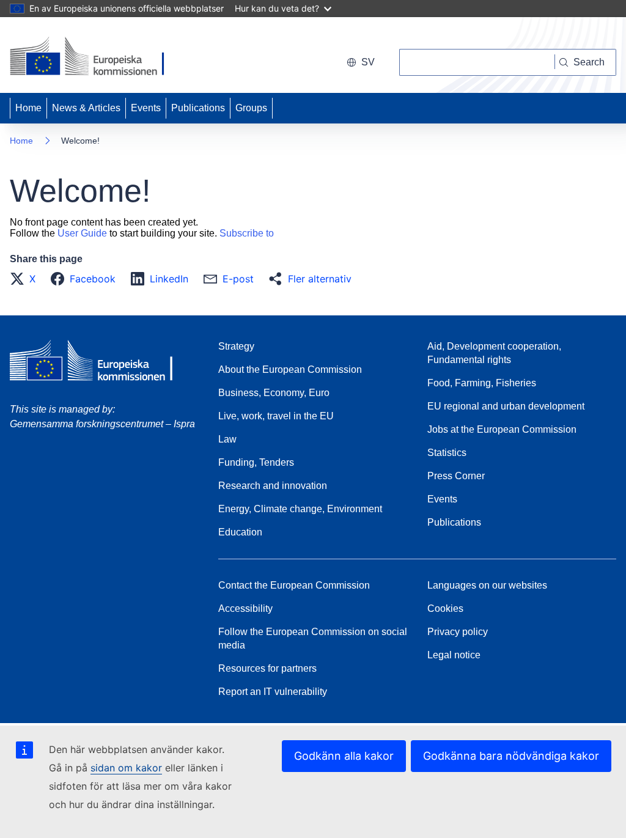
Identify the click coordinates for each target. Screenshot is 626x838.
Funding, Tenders (256, 462)
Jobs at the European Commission (501, 429)
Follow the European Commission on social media (312, 638)
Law (227, 439)
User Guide (82, 233)
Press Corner (456, 476)
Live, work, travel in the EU (276, 416)
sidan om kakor (126, 768)
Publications (198, 108)
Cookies (445, 608)
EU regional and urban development (505, 406)
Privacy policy (457, 632)
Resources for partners (267, 668)
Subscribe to (246, 233)
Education (240, 532)
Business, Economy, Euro (274, 393)
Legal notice (454, 655)
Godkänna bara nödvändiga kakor (511, 755)
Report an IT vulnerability (272, 691)
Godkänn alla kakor (344, 755)
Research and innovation (272, 485)
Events (146, 108)
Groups (251, 108)
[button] (26, 278)
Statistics (446, 452)
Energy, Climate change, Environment (300, 509)
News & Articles (86, 108)
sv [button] (368, 62)
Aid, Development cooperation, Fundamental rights (494, 353)
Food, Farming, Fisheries (481, 383)
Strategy (236, 346)
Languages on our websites (487, 585)
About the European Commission (290, 369)
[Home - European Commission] (94, 57)
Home (28, 108)
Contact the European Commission (294, 585)
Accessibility (245, 608)
